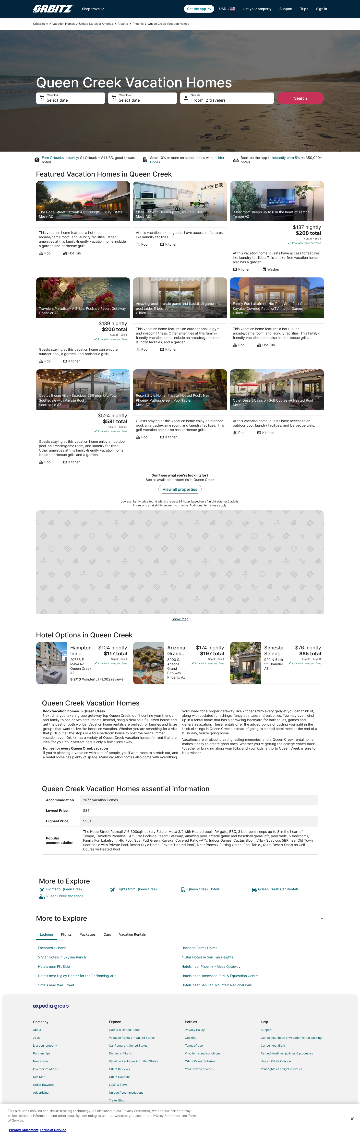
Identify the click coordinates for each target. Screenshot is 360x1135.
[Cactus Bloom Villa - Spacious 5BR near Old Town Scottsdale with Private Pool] (83, 418)
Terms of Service (53, 1130)
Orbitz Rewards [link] (43, 1085)
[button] (180, 918)
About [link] (37, 1030)
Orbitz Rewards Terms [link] (200, 1061)
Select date (57, 100)
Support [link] (266, 1030)
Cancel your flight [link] (273, 1045)
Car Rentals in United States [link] (128, 1045)
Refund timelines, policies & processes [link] (287, 1053)
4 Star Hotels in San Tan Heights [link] (207, 957)
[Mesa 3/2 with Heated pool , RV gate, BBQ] (180, 228)
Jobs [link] (36, 1037)
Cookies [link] (190, 1037)
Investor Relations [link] (45, 1069)
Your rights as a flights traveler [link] (281, 1069)
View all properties (180, 489)
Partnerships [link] (41, 1053)
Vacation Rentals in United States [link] (132, 1037)
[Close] (352, 1118)
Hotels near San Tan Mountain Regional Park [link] (216, 985)
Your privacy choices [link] (199, 1069)
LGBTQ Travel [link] (118, 1085)
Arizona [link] (123, 23)
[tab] (46, 934)
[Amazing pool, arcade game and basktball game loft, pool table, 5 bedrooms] (180, 322)
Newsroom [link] (40, 1061)
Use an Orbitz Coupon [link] (276, 1061)
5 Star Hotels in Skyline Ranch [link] (62, 957)
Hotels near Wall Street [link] (56, 985)
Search (300, 98)
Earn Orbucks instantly (60, 157)
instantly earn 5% (286, 157)
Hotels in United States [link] (124, 1030)
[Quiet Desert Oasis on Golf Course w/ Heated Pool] (277, 418)
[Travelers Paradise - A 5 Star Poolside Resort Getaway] (83, 322)
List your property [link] (45, 1045)
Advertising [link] (40, 1092)
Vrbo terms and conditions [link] (202, 1053)
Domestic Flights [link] (120, 1053)
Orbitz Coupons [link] (119, 1077)
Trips (304, 9)
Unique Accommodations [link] (126, 1092)
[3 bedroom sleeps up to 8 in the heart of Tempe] (277, 228)
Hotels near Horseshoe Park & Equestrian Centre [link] (220, 976)
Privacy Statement (23, 1130)
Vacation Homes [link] (63, 23)
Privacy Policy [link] (195, 1030)
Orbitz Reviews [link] (119, 1069)
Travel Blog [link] (116, 1100)
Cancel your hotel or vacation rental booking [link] (291, 1037)
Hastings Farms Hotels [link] (199, 948)
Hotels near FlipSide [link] (54, 966)
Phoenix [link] (138, 23)
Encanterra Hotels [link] (52, 948)
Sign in (321, 9)
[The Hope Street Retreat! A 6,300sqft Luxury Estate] (83, 228)
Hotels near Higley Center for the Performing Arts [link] (77, 976)
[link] (74, 890)
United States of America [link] (96, 23)
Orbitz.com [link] (40, 23)
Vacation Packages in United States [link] (133, 1061)
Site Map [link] (39, 1077)
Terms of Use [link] (194, 1045)
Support (285, 9)
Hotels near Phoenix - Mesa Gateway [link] (210, 966)
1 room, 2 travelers (208, 100)
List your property (257, 9)
